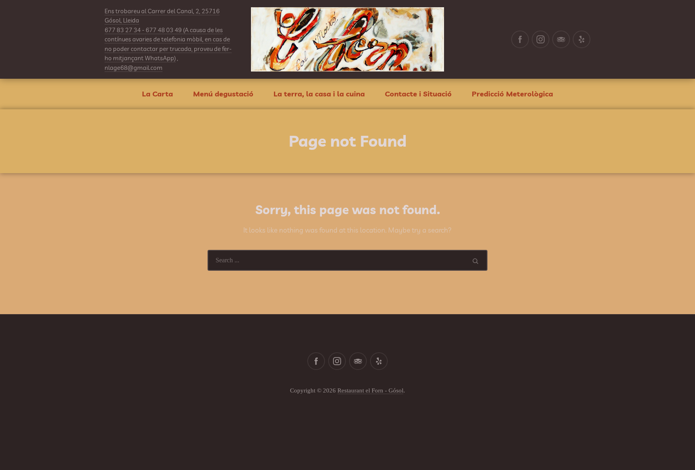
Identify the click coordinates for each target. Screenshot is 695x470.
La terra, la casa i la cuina (319, 93)
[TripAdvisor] (561, 39)
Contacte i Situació (418, 93)
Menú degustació (223, 93)
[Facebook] (520, 39)
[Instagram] (540, 39)
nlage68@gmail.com (133, 68)
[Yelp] (581, 39)
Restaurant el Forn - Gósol (370, 390)
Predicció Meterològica (512, 93)
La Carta (157, 93)
